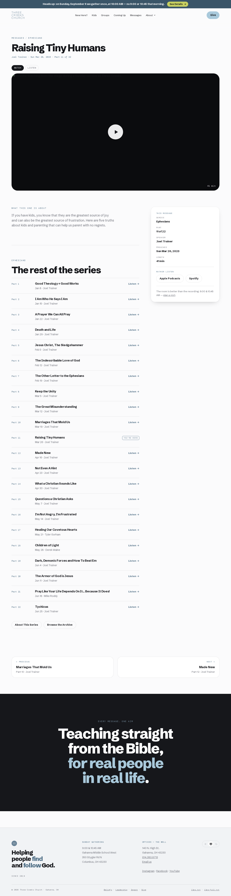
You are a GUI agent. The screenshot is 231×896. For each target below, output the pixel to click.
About (149, 15)
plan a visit (169, 295)
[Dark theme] (216, 844)
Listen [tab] (32, 68)
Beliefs (108, 890)
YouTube (174, 871)
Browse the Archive (60, 624)
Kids (94, 15)
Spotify (193, 278)
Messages (135, 15)
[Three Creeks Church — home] (18, 15)
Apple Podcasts (170, 278)
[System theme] (210, 844)
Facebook (162, 871)
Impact (134, 890)
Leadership (121, 890)
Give (213, 15)
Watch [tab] (17, 68)
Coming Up (120, 15)
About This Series (26, 624)
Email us (147, 861)
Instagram (148, 871)
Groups (105, 15)
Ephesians (35, 38)
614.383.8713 (150, 857)
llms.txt (196, 890)
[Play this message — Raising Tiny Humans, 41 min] (115, 132)
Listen (132, 283)
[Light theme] (205, 844)
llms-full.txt (211, 890)
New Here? (81, 15)
